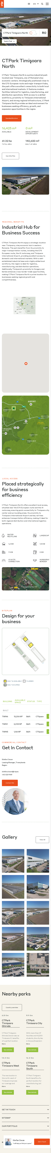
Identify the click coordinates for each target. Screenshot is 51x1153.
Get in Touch (42, 1142)
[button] (26, 363)
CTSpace (39, 716)
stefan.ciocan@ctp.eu (10, 771)
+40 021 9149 (7, 774)
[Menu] (47, 3)
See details (8, 1050)
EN (34, 4)
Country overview (12, 1007)
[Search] (42, 4)
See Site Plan (10, 156)
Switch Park (8, 41)
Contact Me (10, 783)
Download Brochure (12, 118)
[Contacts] (29, 4)
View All (42, 840)
